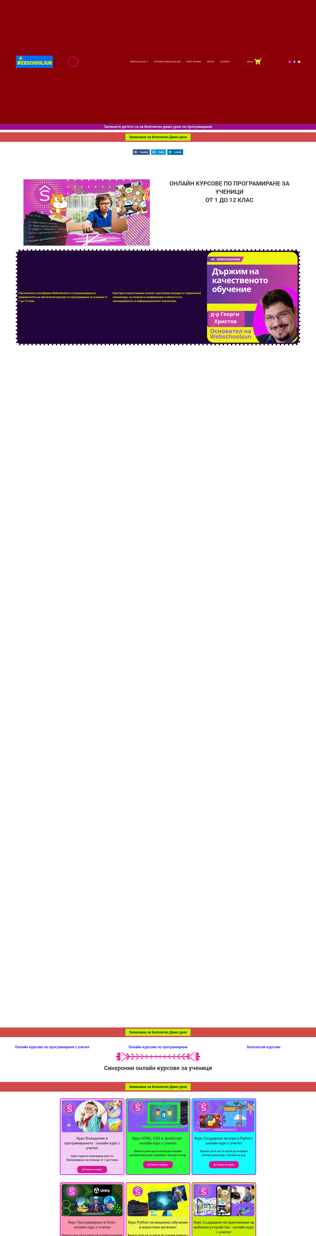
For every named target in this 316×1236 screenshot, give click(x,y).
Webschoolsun (138, 62)
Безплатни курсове (263, 1047)
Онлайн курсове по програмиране (158, 1047)
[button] (141, 152)
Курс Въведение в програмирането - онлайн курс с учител (92, 1143)
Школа (210, 62)
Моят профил (194, 62)
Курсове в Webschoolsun (167, 62)
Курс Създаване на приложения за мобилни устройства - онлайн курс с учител (224, 1227)
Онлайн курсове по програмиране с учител (52, 1047)
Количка (224, 62)
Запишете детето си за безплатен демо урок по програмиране (158, 126)
